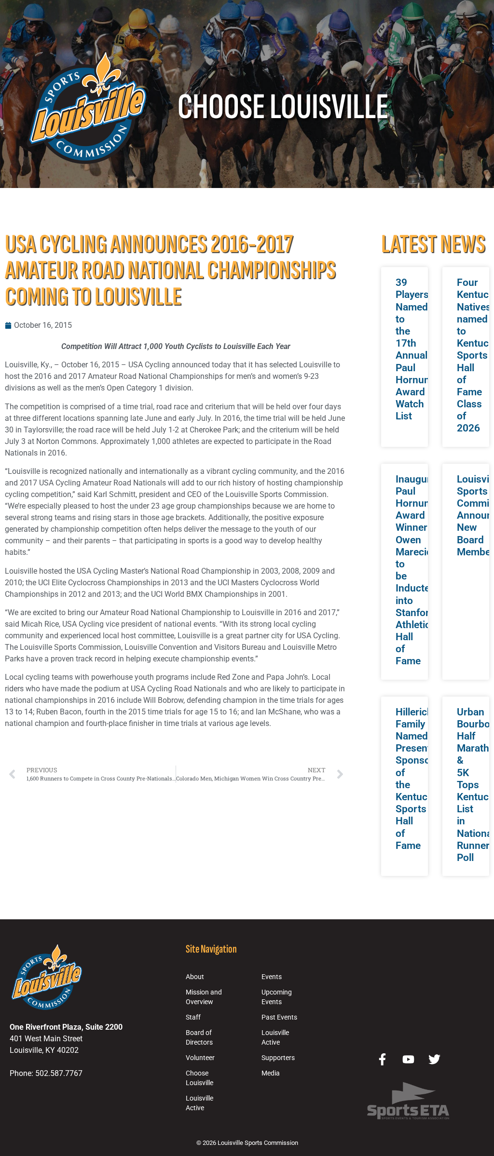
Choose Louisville (199, 1078)
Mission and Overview (204, 997)
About (195, 977)
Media (270, 1073)
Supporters (278, 1058)
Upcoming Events (276, 997)
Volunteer (200, 1058)
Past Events (279, 1017)
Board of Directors (199, 1038)
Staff (193, 1017)
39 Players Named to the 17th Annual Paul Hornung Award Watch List (416, 349)
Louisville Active (199, 1103)
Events (271, 977)
